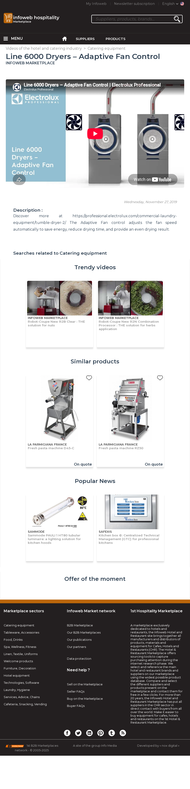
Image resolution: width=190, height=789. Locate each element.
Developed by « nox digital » (158, 745)
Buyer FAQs (76, 706)
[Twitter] (78, 732)
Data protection (79, 658)
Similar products (95, 361)
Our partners (76, 647)
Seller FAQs (75, 691)
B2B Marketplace (80, 625)
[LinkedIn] (89, 732)
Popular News (95, 481)
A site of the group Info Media (95, 745)
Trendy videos (95, 267)
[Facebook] (67, 732)
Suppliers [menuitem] (85, 39)
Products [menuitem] (115, 39)
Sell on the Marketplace (85, 684)
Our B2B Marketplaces (84, 632)
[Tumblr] (111, 732)
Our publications (79, 639)
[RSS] (123, 732)
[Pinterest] (100, 732)
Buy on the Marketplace (85, 698)
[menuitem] (5, 38)
